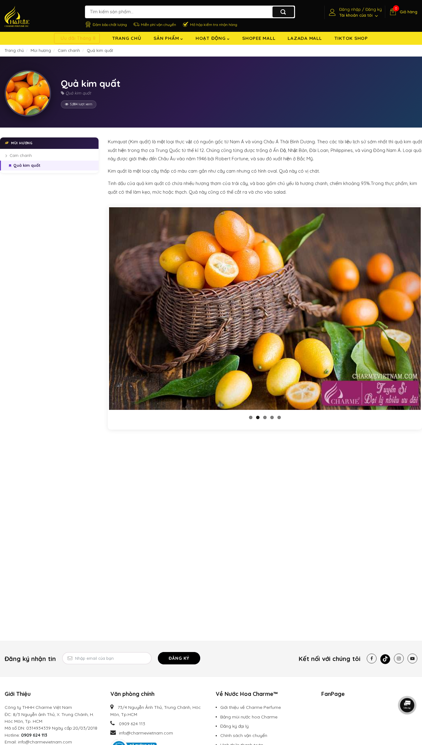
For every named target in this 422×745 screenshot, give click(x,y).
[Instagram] (399, 658)
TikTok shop (351, 38)
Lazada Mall (305, 38)
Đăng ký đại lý (234, 726)
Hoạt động (211, 38)
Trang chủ (126, 38)
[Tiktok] (385, 659)
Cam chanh (21, 155)
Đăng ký (179, 658)
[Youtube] (412, 658)
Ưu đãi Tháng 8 (78, 38)
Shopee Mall (258, 38)
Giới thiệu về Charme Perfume (250, 707)
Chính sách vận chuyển (243, 735)
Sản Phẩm (167, 38)
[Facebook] (372, 658)
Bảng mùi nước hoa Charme (248, 717)
